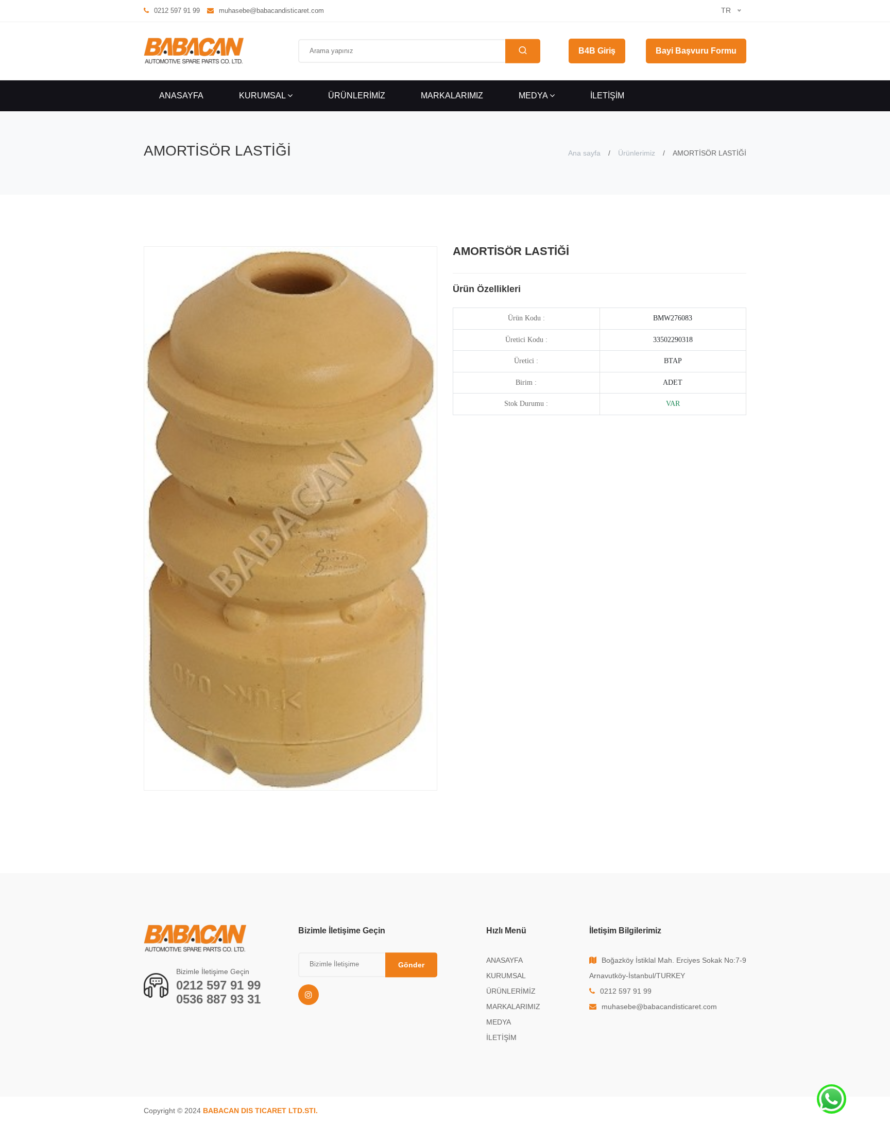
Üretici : (526, 361)
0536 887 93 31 (218, 999)
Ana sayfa (584, 153)
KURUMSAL (263, 95)
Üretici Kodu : (526, 340)
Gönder (411, 965)
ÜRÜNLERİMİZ (356, 95)
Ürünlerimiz (636, 153)
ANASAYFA (181, 95)
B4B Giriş (596, 50)
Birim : (526, 382)
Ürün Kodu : (526, 318)
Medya (534, 95)
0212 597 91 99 (218, 985)
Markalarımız (452, 95)
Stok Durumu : (526, 403)
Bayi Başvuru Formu (696, 50)
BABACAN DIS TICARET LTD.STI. (260, 1110)
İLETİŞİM (607, 95)
